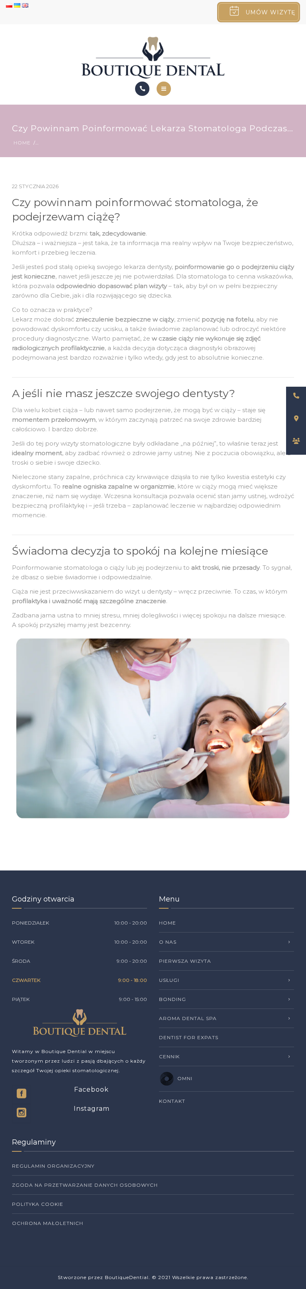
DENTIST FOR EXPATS (188, 1037)
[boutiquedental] (152, 57)
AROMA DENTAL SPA (188, 1018)
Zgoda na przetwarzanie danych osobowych (85, 1185)
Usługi (169, 980)
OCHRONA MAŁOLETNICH (47, 1223)
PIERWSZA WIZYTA (185, 961)
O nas (168, 942)
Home (22, 143)
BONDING (172, 999)
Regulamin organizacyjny (53, 1166)
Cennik (169, 1056)
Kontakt (172, 1101)
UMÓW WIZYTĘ (270, 12)
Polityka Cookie (37, 1204)
